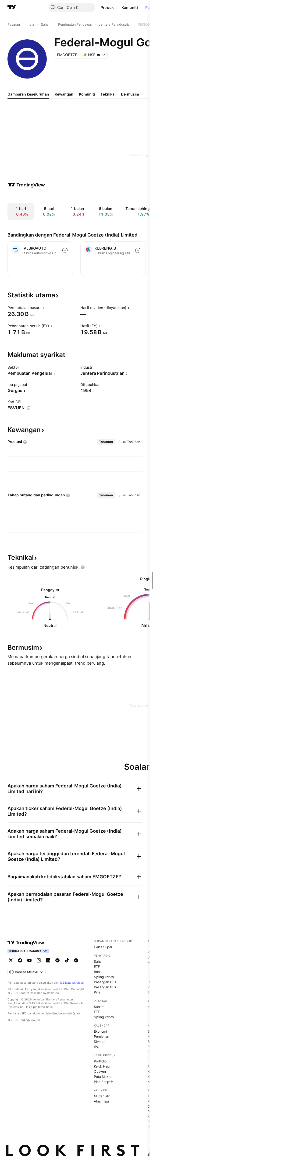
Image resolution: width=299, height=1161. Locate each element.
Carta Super (103, 947)
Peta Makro (102, 1077)
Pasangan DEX (105, 987)
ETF (97, 967)
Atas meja (101, 1101)
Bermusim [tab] (130, 94)
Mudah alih (102, 1096)
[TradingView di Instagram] (39, 960)
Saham (99, 961)
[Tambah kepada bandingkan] (65, 250)
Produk (107, 7)
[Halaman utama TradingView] (25, 942)
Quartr (77, 1013)
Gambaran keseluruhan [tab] (28, 94)
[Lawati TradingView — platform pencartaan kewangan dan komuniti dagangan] (26, 185)
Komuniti (129, 7)
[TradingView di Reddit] (76, 960)
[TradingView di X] (10, 960)
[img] (98, 55)
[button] (117, 7)
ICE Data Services (72, 982)
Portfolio (100, 1061)
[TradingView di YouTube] (29, 960)
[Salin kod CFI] (28, 408)
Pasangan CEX (105, 982)
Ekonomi (100, 1031)
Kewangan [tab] (64, 94)
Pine (97, 992)
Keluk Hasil (102, 1066)
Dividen (99, 1042)
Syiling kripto (104, 977)
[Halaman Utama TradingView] (11, 7)
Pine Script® (103, 1082)
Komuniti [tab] (87, 94)
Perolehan (101, 1036)
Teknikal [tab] (107, 94)
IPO (97, 1047)
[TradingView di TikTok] (67, 960)
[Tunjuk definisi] (47, 308)
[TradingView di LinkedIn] (48, 960)
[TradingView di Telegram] (57, 960)
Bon (97, 972)
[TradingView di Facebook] (20, 960)
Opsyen (100, 1071)
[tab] (106, 442)
